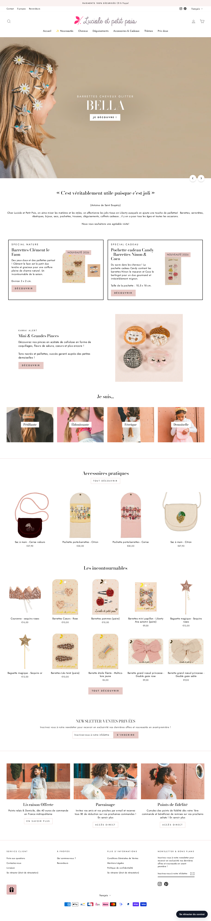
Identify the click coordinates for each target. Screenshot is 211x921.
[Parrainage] (105, 781)
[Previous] (193, 178)
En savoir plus (38, 821)
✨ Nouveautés (64, 31)
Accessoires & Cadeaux (126, 31)
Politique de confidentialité (120, 867)
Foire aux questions (16, 858)
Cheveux (83, 31)
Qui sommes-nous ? (66, 858)
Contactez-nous (14, 863)
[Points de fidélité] (172, 781)
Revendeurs (34, 8)
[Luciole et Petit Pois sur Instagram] (160, 884)
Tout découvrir (105, 480)
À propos (21, 8)
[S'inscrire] (192, 874)
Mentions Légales (115, 863)
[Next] (201, 178)
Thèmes (148, 31)
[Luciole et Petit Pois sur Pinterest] (166, 884)
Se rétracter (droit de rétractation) (22, 872)
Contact (10, 8)
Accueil (47, 31)
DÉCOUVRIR (123, 292)
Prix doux (163, 31)
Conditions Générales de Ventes (122, 858)
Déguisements (100, 31)
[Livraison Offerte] (38, 781)
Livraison (11, 867)
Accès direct (105, 824)
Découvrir (24, 288)
